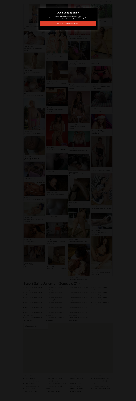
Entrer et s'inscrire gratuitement (68, 23)
